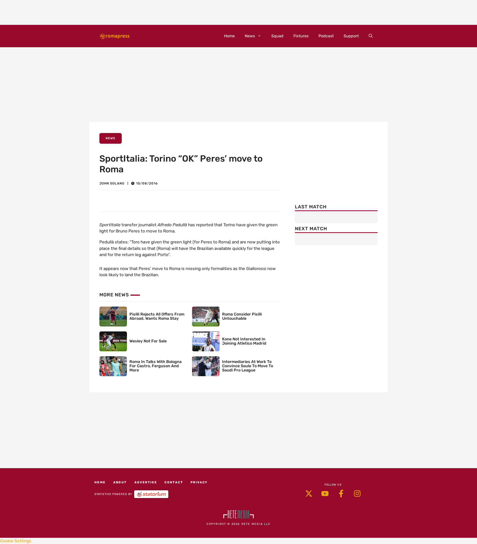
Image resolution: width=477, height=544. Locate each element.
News (250, 36)
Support (351, 36)
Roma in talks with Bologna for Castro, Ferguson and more (155, 365)
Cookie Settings (15, 540)
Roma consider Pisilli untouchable (242, 316)
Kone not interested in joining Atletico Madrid (244, 341)
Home (229, 36)
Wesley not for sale (148, 341)
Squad (277, 36)
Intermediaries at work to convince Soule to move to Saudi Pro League (247, 365)
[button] (371, 36)
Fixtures (301, 36)
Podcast (326, 36)
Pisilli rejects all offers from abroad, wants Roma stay (156, 316)
